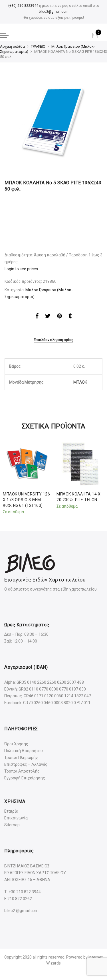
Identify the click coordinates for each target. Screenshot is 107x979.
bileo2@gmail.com (53, 12)
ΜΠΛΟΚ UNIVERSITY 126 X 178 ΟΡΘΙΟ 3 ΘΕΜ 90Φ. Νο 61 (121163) (26, 500)
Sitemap (12, 825)
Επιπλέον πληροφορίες (53, 340)
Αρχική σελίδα (12, 46)
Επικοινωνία (16, 818)
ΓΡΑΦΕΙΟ (38, 46)
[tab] (53, 340)
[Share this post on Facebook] (37, 317)
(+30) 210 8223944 (23, 6)
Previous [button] (9, 475)
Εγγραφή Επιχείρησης (24, 778)
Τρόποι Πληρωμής (21, 757)
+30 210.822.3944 (25, 892)
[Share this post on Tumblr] (70, 317)
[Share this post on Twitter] (48, 317)
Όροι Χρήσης (16, 744)
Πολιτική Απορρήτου (23, 750)
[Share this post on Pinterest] (59, 317)
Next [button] (97, 475)
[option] (53, 122)
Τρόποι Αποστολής (22, 771)
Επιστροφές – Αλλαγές (25, 764)
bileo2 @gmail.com (21, 910)
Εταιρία (11, 811)
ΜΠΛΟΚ (80, 382)
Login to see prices (21, 269)
